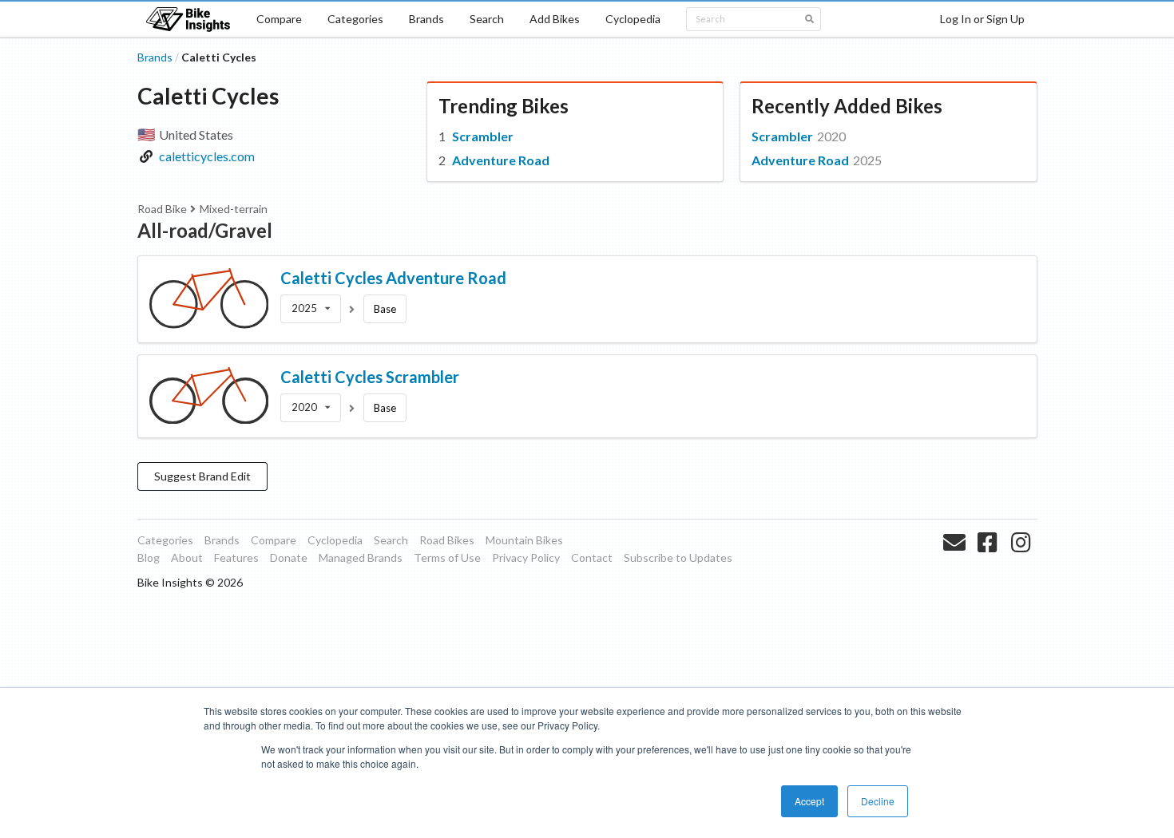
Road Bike (162, 208)
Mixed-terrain (234, 208)
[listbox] (310, 308)
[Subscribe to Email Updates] (956, 561)
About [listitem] (187, 557)
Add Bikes (554, 19)
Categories (355, 19)
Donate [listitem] (288, 557)
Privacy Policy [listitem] (526, 557)
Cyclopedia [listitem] (335, 540)
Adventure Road (500, 160)
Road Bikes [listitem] (446, 540)
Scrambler (483, 136)
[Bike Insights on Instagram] (1022, 561)
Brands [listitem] (222, 540)
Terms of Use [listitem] (447, 557)
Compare (279, 19)
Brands (426, 19)
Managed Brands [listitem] (361, 557)
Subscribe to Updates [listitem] (678, 557)
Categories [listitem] (165, 540)
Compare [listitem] (273, 540)
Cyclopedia (632, 19)
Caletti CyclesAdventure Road (393, 277)
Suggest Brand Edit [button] (202, 476)
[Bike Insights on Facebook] (989, 561)
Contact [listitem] (592, 557)
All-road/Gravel (204, 230)
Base (385, 308)
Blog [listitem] (148, 557)
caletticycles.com (207, 156)
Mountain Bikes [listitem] (524, 540)
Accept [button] (809, 801)
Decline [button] (877, 801)
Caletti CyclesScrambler (369, 376)
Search (487, 19)
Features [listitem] (236, 557)
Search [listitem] (391, 540)
